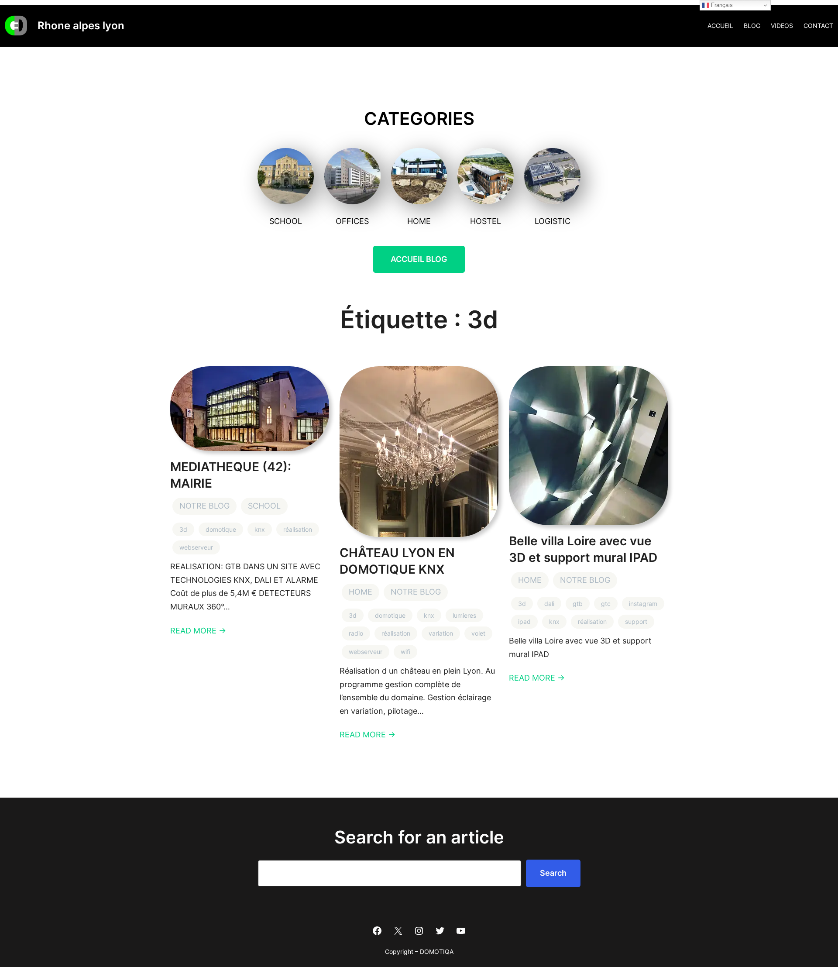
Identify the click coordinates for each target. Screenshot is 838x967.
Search (553, 873)
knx (259, 529)
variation (441, 633)
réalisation (297, 529)
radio (356, 633)
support (636, 621)
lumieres (464, 615)
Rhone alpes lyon (81, 25)
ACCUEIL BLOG (419, 259)
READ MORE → (198, 630)
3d (183, 529)
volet (478, 633)
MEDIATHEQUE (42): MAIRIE (230, 475)
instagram (643, 603)
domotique (221, 529)
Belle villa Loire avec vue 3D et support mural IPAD (583, 549)
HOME (360, 591)
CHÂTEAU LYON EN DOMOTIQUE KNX (397, 561)
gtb (578, 603)
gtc (606, 603)
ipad (524, 621)
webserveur (196, 547)
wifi (405, 651)
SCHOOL (264, 505)
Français (721, 5)
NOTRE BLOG (204, 505)
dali (549, 603)
